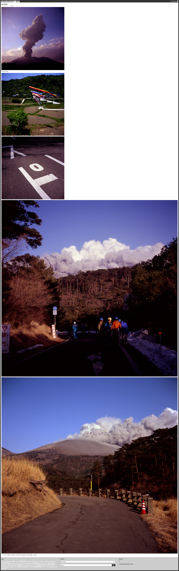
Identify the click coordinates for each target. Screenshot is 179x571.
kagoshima (22, 563)
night (24, 565)
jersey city (16, 563)
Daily (15, 1)
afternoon (3, 561)
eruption (9, 554)
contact (131, 564)
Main (2, 1)
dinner (37, 561)
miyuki (19, 565)
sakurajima (23, 554)
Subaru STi (26, 567)
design (33, 561)
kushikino (51, 563)
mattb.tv (175, 1)
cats (16, 561)
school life (50, 565)
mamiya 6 (4, 565)
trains (44, 566)
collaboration (28, 561)
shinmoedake (30, 554)
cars (13, 561)
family (52, 561)
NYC (26, 565)
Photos (6, 1)
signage (3, 566)
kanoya (35, 563)
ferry (55, 561)
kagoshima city (29, 563)
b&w (10, 561)
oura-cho (30, 565)
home (12, 563)
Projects (10, 1)
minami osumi (11, 565)
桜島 (5, 568)
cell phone (21, 561)
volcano (35, 554)
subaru (19, 567)
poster (34, 565)
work (172, 1)
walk (56, 566)
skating (8, 567)
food (3, 563)
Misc (18, 1)
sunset (32, 566)
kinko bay (41, 563)
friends (7, 563)
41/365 (4, 4)
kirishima (18, 554)
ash (5, 554)
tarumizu (38, 567)
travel (47, 566)
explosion (13, 554)
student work (13, 566)
